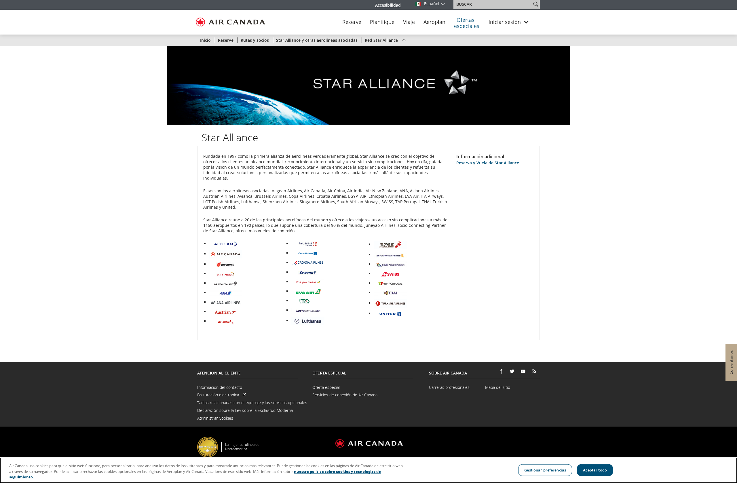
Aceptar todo (595, 469)
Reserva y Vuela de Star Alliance (487, 163)
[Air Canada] (225, 253)
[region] (368, 470)
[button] (535, 4)
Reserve (351, 22)
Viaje (409, 22)
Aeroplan (434, 22)
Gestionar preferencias (545, 469)
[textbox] (493, 4)
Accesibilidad (388, 5)
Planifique (382, 22)
